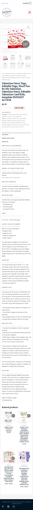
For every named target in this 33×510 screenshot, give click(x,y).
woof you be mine (18, 127)
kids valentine (11, 122)
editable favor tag (16, 118)
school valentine (16, 125)
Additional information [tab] (8, 138)
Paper (17, 114)
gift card (19, 120)
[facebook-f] (4, 506)
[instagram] (14, 506)
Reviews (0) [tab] (5, 141)
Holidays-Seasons (10, 73)
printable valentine (7, 125)
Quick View (9, 422)
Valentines (19, 73)
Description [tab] (5, 134)
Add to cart (19, 108)
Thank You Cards (11, 116)
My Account (5, 3)
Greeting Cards (12, 114)
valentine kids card (9, 127)
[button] (28, 27)
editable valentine (11, 120)
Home (3, 73)
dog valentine (8, 118)
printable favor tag (20, 122)
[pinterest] (9, 506)
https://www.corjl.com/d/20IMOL (11, 177)
